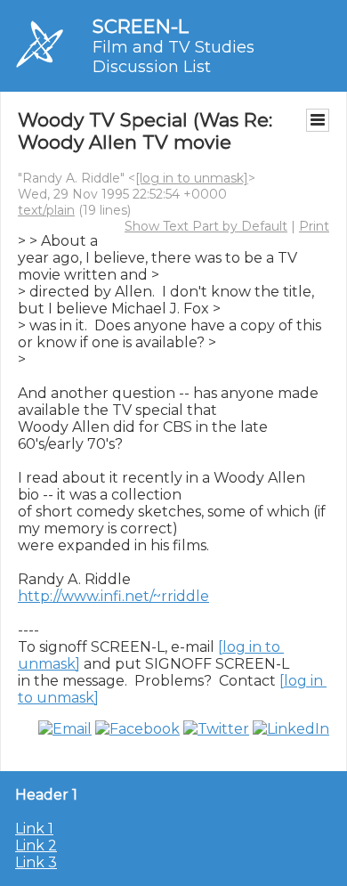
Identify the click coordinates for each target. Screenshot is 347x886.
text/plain (46, 210)
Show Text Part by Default (206, 226)
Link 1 (34, 828)
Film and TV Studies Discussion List (173, 57)
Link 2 (36, 845)
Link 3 (36, 862)
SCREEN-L (141, 26)
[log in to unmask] (191, 178)
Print (314, 226)
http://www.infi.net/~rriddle (113, 596)
